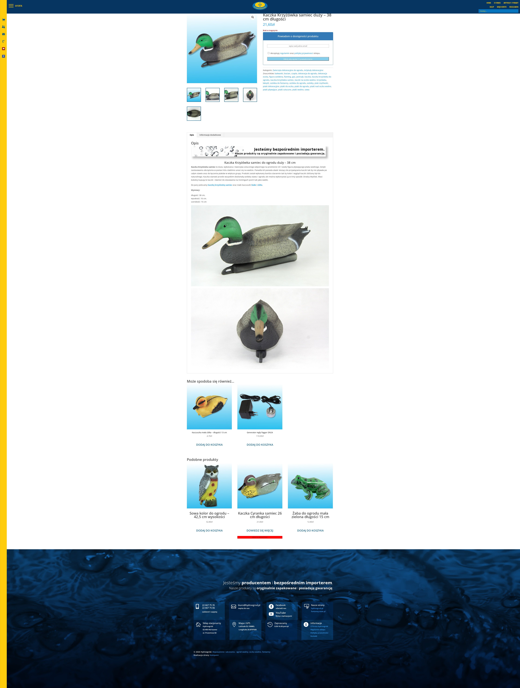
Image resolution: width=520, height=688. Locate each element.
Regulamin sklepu (318, 629)
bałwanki (279, 73)
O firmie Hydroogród (319, 626)
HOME (489, 3)
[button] (252, 17)
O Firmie (497, 3)
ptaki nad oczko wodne (320, 86)
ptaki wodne (298, 89)
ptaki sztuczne (284, 89)
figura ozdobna (276, 76)
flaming (287, 76)
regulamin (284, 53)
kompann (214, 655)
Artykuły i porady (511, 3)
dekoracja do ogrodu (307, 73)
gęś (293, 76)
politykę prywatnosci (303, 53)
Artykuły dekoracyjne (313, 70)
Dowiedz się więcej (260, 530)
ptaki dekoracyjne (271, 86)
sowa (307, 89)
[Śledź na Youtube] (3, 48)
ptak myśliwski (321, 83)
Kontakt (314, 636)
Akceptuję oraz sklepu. (295, 53)
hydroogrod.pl (317, 608)
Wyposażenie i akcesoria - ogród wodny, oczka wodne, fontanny (241, 652)
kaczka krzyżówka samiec (282, 80)
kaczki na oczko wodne (305, 80)
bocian (287, 73)
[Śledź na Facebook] (3, 56)
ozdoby (310, 83)
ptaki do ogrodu (302, 86)
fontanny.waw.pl (318, 611)
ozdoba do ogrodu (297, 83)
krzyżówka (321, 80)
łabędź (266, 83)
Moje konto (501, 7)
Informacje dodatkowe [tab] (210, 135)
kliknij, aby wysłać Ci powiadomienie (298, 59)
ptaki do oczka (286, 86)
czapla (294, 73)
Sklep (492, 7)
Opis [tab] (192, 135)
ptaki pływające (270, 89)
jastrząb (300, 76)
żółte (259, 185)
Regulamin (513, 7)
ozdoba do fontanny (279, 83)
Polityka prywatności (319, 633)
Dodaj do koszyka (209, 444)
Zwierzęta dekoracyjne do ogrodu (288, 70)
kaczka (308, 76)
